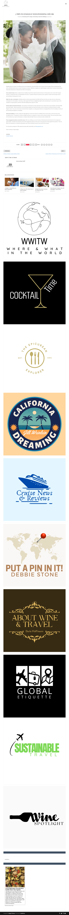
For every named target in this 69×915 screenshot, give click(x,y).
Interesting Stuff (25, 16)
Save (28, 144)
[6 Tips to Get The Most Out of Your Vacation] (27, 182)
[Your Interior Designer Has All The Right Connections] (57, 182)
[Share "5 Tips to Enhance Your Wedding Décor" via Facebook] (22, 144)
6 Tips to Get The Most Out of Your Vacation (26, 189)
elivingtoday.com (39, 126)
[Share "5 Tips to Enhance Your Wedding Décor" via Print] (36, 144)
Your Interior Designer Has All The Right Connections (57, 188)
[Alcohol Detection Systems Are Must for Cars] (42, 182)
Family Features (9, 136)
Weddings (44, 16)
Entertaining (35, 16)
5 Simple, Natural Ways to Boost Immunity (10, 188)
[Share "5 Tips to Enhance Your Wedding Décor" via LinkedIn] (30, 144)
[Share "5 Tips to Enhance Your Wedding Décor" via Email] (33, 144)
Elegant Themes (12, 913)
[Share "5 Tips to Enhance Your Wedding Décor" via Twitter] (24, 144)
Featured (40, 16)
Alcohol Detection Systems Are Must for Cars (41, 189)
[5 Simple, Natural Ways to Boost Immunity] (12, 182)
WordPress (23, 913)
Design (31, 16)
